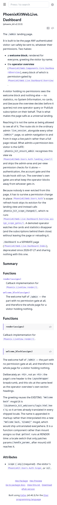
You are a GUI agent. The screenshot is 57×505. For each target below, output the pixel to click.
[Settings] (52, 4)
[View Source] (50, 326)
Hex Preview (36, 480)
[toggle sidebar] (4, 4)
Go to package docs (15, 485)
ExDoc (23, 495)
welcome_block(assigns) (16, 292)
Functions (9, 273)
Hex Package (21, 480)
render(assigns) (12, 279)
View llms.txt (34, 484)
